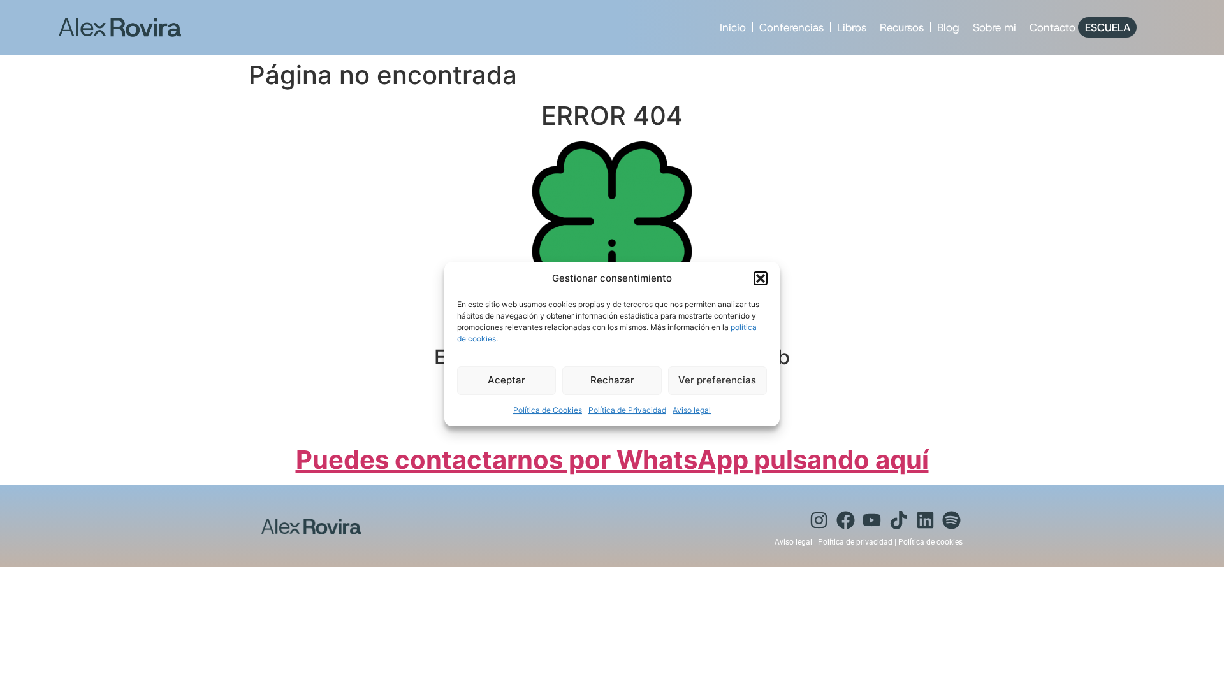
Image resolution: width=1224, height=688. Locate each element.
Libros (851, 27)
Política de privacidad (855, 542)
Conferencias (791, 27)
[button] (760, 278)
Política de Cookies (547, 410)
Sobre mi (994, 27)
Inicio (733, 27)
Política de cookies (930, 542)
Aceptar (506, 380)
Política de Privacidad (627, 410)
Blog (948, 27)
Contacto (1052, 27)
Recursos (902, 27)
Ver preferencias (717, 380)
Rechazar (612, 380)
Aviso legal (692, 410)
